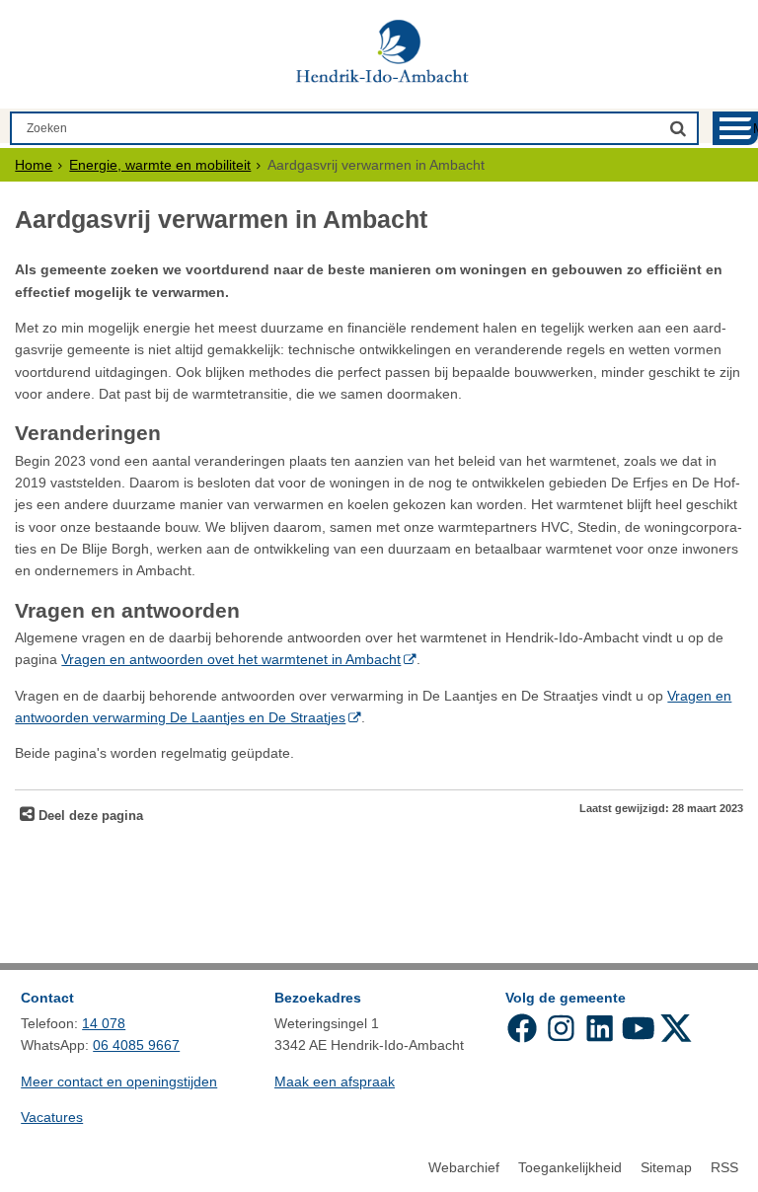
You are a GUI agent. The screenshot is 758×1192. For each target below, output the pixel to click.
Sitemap (666, 1167)
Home (33, 165)
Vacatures (52, 1117)
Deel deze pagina (89, 816)
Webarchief (463, 1167)
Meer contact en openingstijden (119, 1081)
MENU (755, 128)
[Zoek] (678, 127)
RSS (724, 1167)
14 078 (103, 1023)
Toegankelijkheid (570, 1167)
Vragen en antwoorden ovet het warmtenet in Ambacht (231, 659)
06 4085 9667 (136, 1045)
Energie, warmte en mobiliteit (160, 165)
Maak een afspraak (334, 1081)
